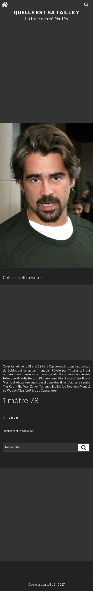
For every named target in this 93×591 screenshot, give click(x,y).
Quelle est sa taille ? (46, 12)
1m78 (13, 417)
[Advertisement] (46, 73)
